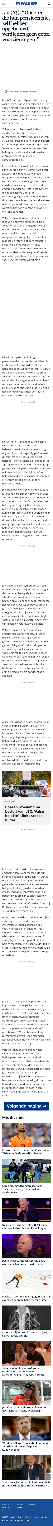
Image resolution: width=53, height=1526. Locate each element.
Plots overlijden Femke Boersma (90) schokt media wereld (24, 1334)
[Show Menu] (3, 3)
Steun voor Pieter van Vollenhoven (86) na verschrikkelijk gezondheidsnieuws (26, 1484)
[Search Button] (49, 3)
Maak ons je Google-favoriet (23, 91)
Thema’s (19, 1504)
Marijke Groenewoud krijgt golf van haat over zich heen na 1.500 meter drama (26, 1298)
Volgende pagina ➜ (26, 1106)
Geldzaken (7, 1507)
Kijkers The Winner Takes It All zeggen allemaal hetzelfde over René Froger (25, 1226)
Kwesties (6, 1504)
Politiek (31, 1504)
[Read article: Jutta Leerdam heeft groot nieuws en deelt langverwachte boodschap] (26, 1392)
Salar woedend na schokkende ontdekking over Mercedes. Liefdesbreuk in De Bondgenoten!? (23, 1372)
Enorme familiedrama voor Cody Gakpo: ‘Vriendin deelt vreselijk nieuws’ (26, 1151)
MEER (19, 1507)
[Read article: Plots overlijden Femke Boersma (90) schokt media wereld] (26, 1318)
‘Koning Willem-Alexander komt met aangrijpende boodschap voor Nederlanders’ (25, 1447)
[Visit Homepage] (26, 4)
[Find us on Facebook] (3, 1511)
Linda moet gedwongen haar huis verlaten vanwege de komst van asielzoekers (22, 1189)
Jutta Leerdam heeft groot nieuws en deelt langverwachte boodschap (24, 1409)
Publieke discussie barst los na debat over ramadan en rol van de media (23, 1262)
